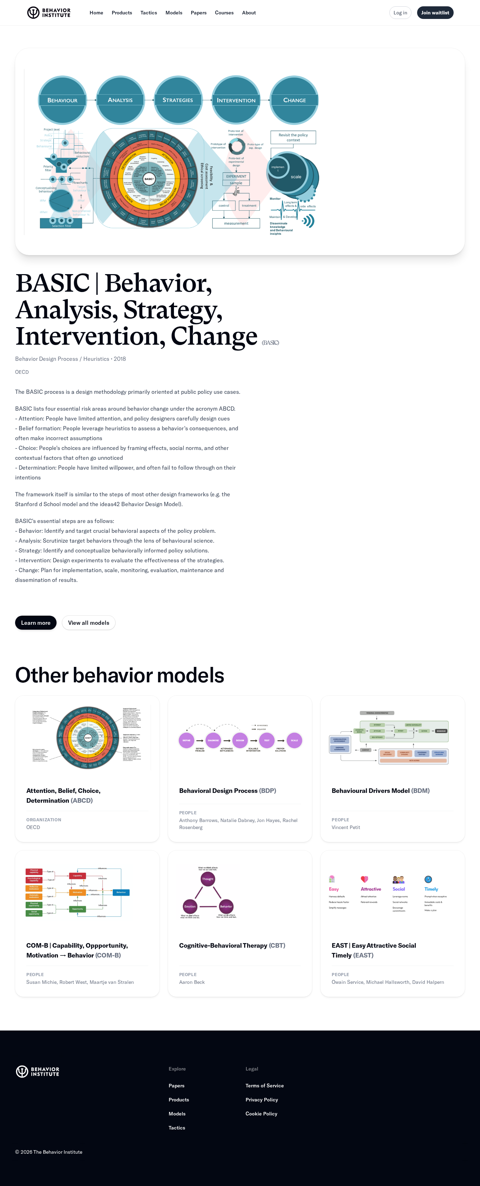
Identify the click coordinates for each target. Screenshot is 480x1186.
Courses (224, 12)
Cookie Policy (261, 1114)
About (249, 12)
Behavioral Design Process (227, 790)
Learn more (36, 622)
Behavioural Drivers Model (381, 790)
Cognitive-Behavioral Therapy (232, 945)
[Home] (49, 13)
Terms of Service (265, 1085)
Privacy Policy (262, 1099)
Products (122, 12)
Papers (199, 12)
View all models (88, 622)
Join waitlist (435, 12)
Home (96, 12)
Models (174, 12)
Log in (400, 12)
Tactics (149, 12)
